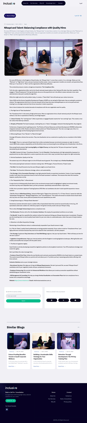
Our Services (51, 399)
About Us (52, 396)
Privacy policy (68, 402)
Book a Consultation (66, 399)
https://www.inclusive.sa (22, 280)
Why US (53, 402)
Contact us (69, 396)
